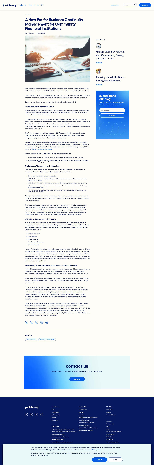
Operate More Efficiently (58, 434)
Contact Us (77, 379)
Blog (107, 426)
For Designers (110, 437)
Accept (99, 459)
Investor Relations (111, 415)
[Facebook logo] (31, 415)
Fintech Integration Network (113, 431)
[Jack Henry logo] (32, 407)
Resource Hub (110, 424)
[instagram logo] (36, 415)
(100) (47, 339)
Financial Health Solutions (86, 430)
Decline (115, 459)
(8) (31, 339)
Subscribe (145, 5)
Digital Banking (83, 409)
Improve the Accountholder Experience (62, 442)
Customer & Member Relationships (88, 428)
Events (108, 429)
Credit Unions (55, 412)
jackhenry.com (115, 5)
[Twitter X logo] (41, 415)
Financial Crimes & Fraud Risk (86, 422)
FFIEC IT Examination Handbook (42, 149)
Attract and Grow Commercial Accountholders (64, 431)
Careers (108, 412)
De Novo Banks (56, 415)
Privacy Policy (96, 450)
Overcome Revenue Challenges (60, 437)
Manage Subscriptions (112, 442)
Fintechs (54, 417)
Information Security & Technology (88, 417)
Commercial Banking (84, 425)
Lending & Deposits (84, 420)
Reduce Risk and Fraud (58, 439)
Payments (81, 412)
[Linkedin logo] (26, 415)
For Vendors (109, 439)
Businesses (55, 420)
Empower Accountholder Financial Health (63, 429)
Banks (53, 409)
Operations (82, 415)
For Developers (110, 434)
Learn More (99, 62)
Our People (109, 409)
